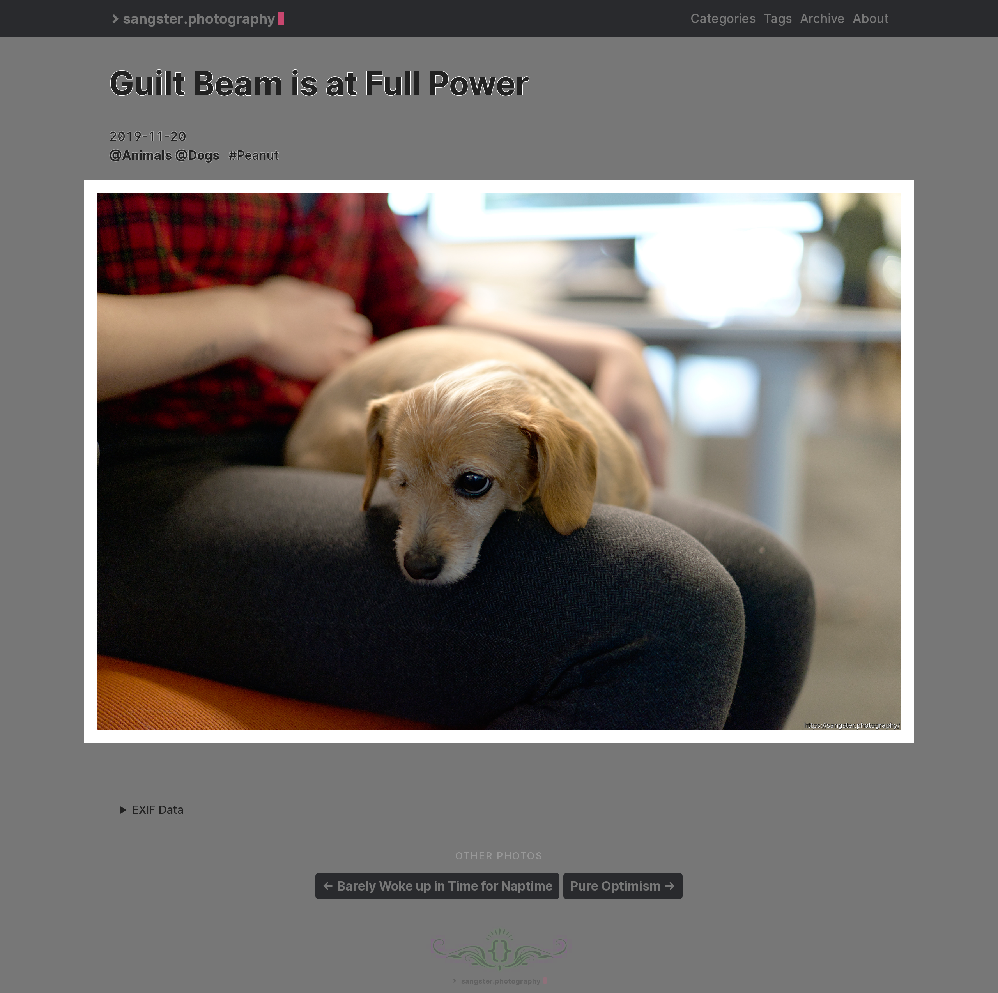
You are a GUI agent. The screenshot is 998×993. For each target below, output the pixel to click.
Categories (723, 18)
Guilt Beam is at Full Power (319, 83)
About (871, 18)
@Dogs (197, 155)
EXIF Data (158, 809)
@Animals (140, 155)
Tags (778, 18)
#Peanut (254, 155)
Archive (822, 18)
